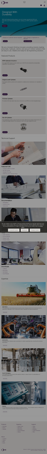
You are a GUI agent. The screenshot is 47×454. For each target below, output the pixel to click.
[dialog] (23, 227)
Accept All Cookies (14, 230)
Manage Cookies (35, 230)
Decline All (24, 230)
